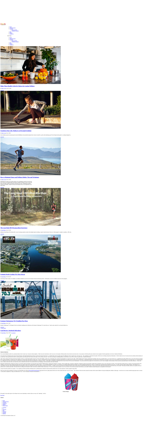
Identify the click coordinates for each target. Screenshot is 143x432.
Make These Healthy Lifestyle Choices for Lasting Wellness (17, 86)
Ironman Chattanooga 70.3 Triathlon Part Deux (14, 321)
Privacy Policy (5, 405)
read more (2, 90)
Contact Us (12, 44)
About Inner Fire (12, 38)
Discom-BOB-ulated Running (34, 370)
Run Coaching (14, 40)
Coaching (11, 39)
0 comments (13, 332)
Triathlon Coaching (15, 41)
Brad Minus (4, 230)
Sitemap (4, 404)
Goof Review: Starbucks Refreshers (10, 330)
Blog (10, 42)
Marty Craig (4, 88)
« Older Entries (3, 328)
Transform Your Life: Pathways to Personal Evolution (15, 130)
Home (11, 37)
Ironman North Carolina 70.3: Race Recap (12, 274)
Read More (2, 395)
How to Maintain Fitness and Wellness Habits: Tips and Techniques (19, 177)
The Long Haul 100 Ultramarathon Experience (13, 228)
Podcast (11, 43)
